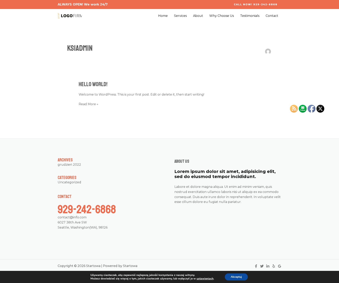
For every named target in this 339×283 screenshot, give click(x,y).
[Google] (279, 266)
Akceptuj (236, 277)
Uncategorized (69, 182)
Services (180, 16)
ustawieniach (205, 278)
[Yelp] (273, 266)
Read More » (88, 104)
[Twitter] (262, 266)
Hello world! (93, 84)
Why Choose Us (221, 16)
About (198, 16)
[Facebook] (256, 266)
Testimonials (249, 16)
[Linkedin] (268, 266)
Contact (272, 16)
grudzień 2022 (69, 164)
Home (163, 16)
